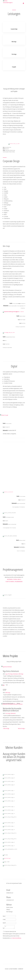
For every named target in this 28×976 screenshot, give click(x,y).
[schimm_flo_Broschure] (8, 492)
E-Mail (4, 919)
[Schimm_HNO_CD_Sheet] (14, 143)
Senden (6, 941)
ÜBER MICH (16, 956)
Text (3, 928)
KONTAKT (16, 958)
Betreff (4, 923)
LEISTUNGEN (6, 958)
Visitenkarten (15, 674)
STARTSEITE (11, 956)
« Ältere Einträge (6, 728)
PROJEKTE (12, 958)
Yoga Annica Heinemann (11, 671)
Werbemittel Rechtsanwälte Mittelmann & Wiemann (12, 709)
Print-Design (10, 674)
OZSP (4, 689)
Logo (6, 674)
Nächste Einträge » (21, 728)
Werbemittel (13, 713)
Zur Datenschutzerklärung (16, 938)
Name (4, 916)
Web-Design (21, 674)
